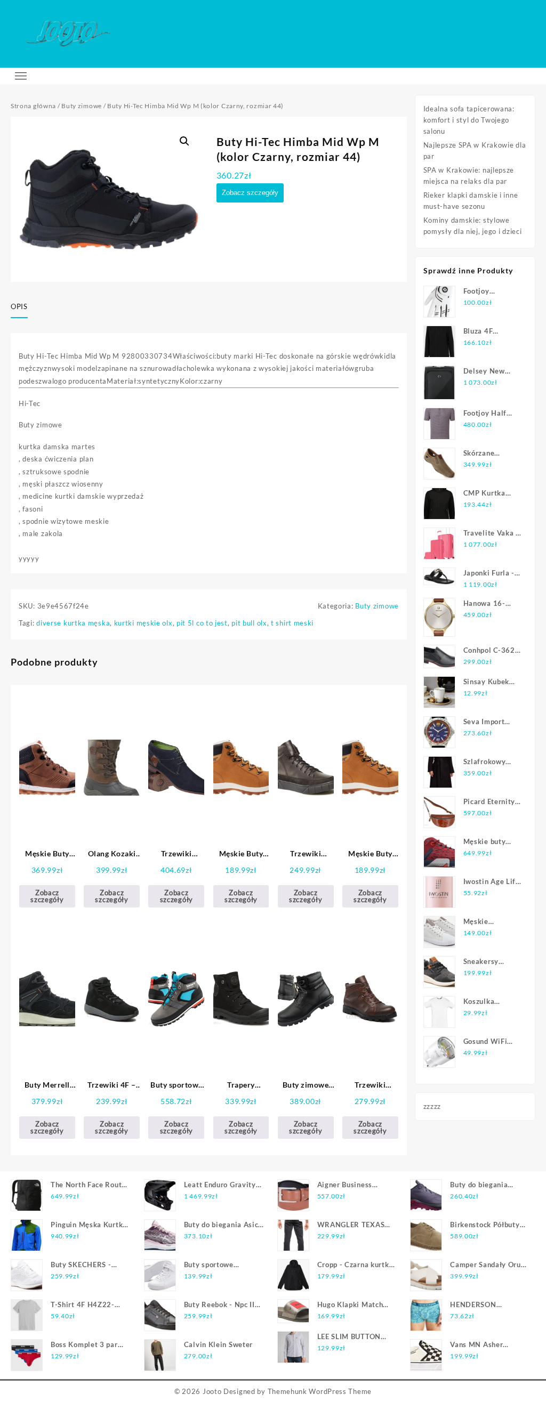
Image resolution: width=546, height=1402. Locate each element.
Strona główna (33, 106)
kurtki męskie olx (143, 623)
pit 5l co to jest (202, 623)
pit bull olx (249, 623)
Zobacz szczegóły (250, 193)
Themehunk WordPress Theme (320, 1391)
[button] (184, 141)
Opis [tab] (19, 306)
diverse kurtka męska (73, 623)
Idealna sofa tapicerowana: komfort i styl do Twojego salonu (469, 119)
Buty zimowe (81, 106)
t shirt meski (292, 623)
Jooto (212, 1391)
